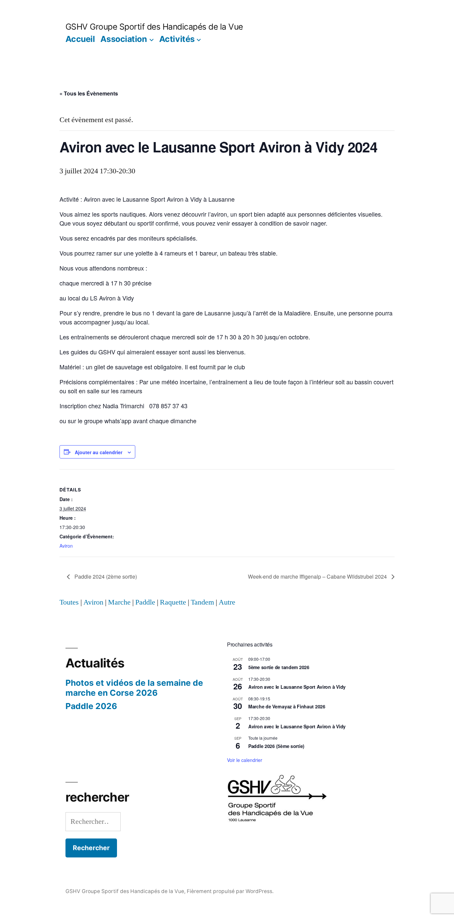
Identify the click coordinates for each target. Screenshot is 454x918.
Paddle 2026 (91, 706)
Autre (227, 602)
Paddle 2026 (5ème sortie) (276, 746)
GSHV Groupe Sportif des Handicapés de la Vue (154, 27)
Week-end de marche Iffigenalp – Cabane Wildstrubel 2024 (318, 576)
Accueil (80, 39)
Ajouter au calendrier (98, 452)
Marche (119, 602)
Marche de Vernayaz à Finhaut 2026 (286, 706)
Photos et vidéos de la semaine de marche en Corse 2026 (134, 688)
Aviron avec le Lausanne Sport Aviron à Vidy (297, 686)
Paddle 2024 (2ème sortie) (105, 576)
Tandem (202, 602)
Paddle (145, 602)
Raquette (173, 602)
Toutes (69, 602)
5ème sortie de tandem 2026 (278, 667)
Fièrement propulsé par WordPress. (230, 891)
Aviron (66, 545)
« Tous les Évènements (88, 93)
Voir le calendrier (244, 760)
